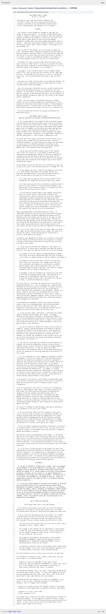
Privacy (14, 611)
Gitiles (10, 611)
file (46, 12)
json (103, 611)
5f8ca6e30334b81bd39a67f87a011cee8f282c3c (50, 8)
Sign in (102, 2)
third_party (22, 8)
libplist (30, 8)
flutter (14, 8)
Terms (19, 611)
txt (99, 611)
